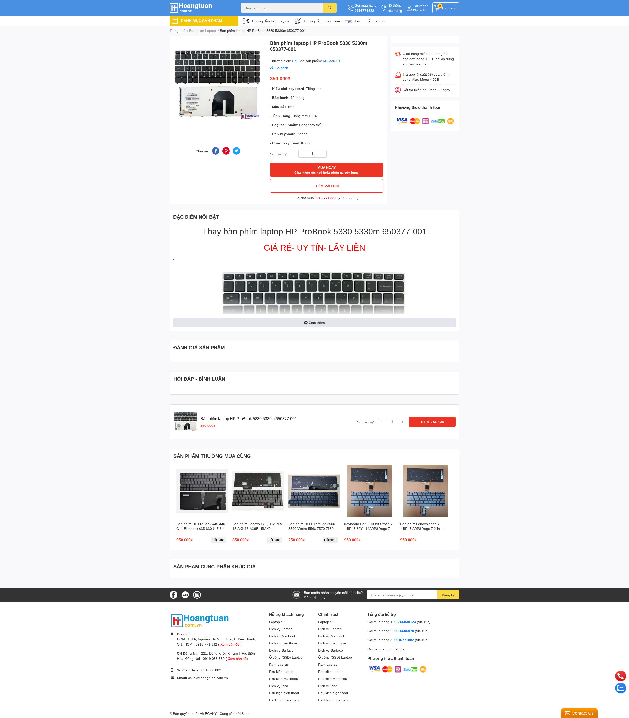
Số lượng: (278, 154)
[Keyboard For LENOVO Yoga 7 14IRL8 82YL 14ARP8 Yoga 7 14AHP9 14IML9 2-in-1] (370, 491)
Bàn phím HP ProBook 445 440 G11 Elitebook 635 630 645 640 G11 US (201, 528)
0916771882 (364, 10)
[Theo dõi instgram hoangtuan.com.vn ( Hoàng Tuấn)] (197, 594)
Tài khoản (421, 6)
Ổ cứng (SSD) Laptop (286, 657)
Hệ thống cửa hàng (394, 8)
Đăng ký (448, 595)
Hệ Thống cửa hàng (284, 700)
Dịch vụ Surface (281, 650)
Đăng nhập (419, 10)
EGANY (211, 713)
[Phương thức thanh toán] (425, 121)
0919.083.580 (214, 658)
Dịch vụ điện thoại (283, 643)
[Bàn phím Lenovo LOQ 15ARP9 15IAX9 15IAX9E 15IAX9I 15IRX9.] (258, 491)
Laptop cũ (277, 622)
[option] (218, 86)
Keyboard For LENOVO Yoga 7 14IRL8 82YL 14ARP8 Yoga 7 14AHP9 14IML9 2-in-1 (368, 528)
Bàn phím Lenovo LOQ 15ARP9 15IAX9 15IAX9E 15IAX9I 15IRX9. (257, 528)
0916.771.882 (325, 198)
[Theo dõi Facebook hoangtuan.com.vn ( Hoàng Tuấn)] (173, 594)
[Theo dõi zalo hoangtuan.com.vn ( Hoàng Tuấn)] (185, 594)
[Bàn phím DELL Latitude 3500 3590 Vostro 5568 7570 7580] (314, 491)
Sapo (246, 713)
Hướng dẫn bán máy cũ (270, 21)
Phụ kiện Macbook (283, 679)
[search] (330, 8)
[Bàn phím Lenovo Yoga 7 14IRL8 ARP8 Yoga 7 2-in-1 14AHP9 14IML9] (426, 491)
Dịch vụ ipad (278, 686)
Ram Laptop (278, 664)
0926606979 (404, 631)
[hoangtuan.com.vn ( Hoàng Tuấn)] (200, 8)
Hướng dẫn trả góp (370, 21)
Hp (295, 61)
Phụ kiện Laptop (281, 671)
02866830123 (405, 622)
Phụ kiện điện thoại (284, 693)
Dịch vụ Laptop (280, 629)
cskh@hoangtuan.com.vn (208, 678)
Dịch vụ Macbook (282, 636)
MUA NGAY (326, 169)
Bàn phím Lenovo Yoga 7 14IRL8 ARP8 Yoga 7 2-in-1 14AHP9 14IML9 (421, 528)
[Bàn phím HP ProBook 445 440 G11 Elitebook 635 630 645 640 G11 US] (202, 491)
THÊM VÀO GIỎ (326, 186)
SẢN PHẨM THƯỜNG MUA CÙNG (212, 456)
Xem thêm (317, 322)
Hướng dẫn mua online (322, 21)
